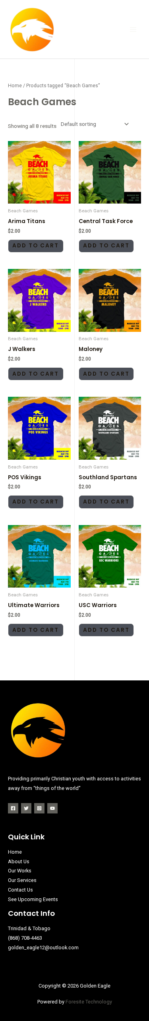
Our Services (22, 880)
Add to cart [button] (35, 245)
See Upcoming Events (33, 899)
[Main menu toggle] (133, 29)
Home (15, 85)
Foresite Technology (89, 1002)
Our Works (19, 871)
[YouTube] (52, 808)
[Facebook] (13, 808)
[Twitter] (26, 808)
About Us (18, 861)
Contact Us (20, 890)
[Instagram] (39, 808)
